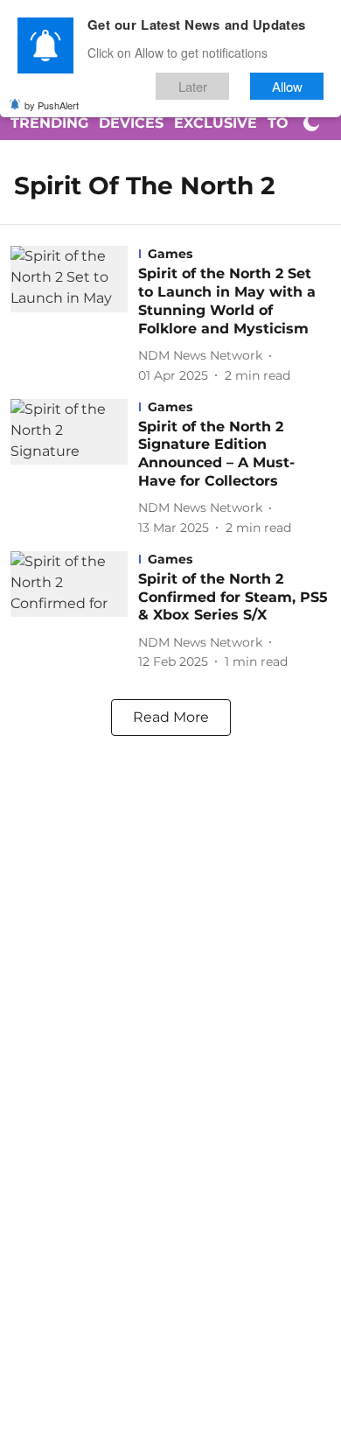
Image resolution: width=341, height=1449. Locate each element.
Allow (287, 86)
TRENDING (49, 123)
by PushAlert (51, 105)
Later (192, 86)
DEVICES (131, 123)
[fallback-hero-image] (74, 315)
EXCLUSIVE (215, 123)
